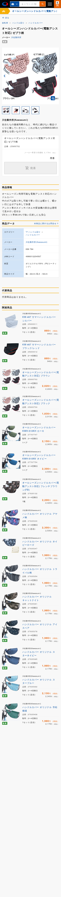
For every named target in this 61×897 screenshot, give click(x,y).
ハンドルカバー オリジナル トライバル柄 (39, 570)
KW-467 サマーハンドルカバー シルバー (39, 318)
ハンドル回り (18, 22)
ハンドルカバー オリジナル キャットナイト (37, 598)
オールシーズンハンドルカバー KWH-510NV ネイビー (39, 456)
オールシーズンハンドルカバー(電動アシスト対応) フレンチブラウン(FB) (40, 486)
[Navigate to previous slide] (4, 76)
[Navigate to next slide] (56, 76)
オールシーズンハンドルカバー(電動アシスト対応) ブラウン (40, 374)
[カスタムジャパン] (5, 4)
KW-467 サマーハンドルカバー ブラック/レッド (39, 346)
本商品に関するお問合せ (45, 223)
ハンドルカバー (35, 22)
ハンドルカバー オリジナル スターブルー (38, 681)
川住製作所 (16, 37)
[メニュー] (50, 4)
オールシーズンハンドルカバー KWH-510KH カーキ (39, 429)
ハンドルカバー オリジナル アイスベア (39, 626)
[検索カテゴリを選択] (14, 4)
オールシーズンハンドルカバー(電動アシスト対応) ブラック (40, 401)
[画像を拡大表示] (53, 98)
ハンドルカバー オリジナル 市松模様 (39, 708)
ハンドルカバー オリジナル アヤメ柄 (39, 515)
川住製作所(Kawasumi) (37, 242)
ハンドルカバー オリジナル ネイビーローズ (39, 543)
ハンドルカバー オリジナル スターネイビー (38, 653)
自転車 (5, 22)
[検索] (42, 4)
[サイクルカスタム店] (3, 11)
